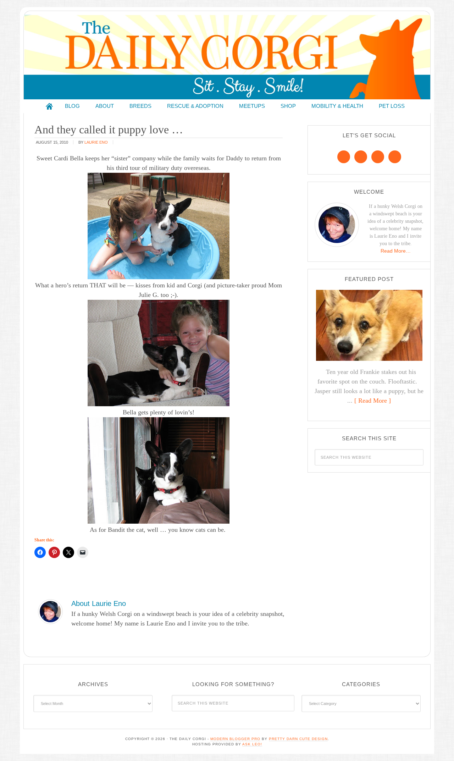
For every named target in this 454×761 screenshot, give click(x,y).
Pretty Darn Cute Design (298, 739)
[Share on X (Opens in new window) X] (68, 552)
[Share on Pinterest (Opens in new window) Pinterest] (54, 552)
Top (437, 744)
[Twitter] (377, 156)
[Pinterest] (360, 156)
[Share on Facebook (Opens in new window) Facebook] (40, 552)
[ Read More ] (372, 400)
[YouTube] (394, 156)
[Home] (49, 106)
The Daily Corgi (227, 57)
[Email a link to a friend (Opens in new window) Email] (82, 552)
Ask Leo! (252, 744)
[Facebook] (343, 156)
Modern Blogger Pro (235, 739)
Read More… (396, 251)
